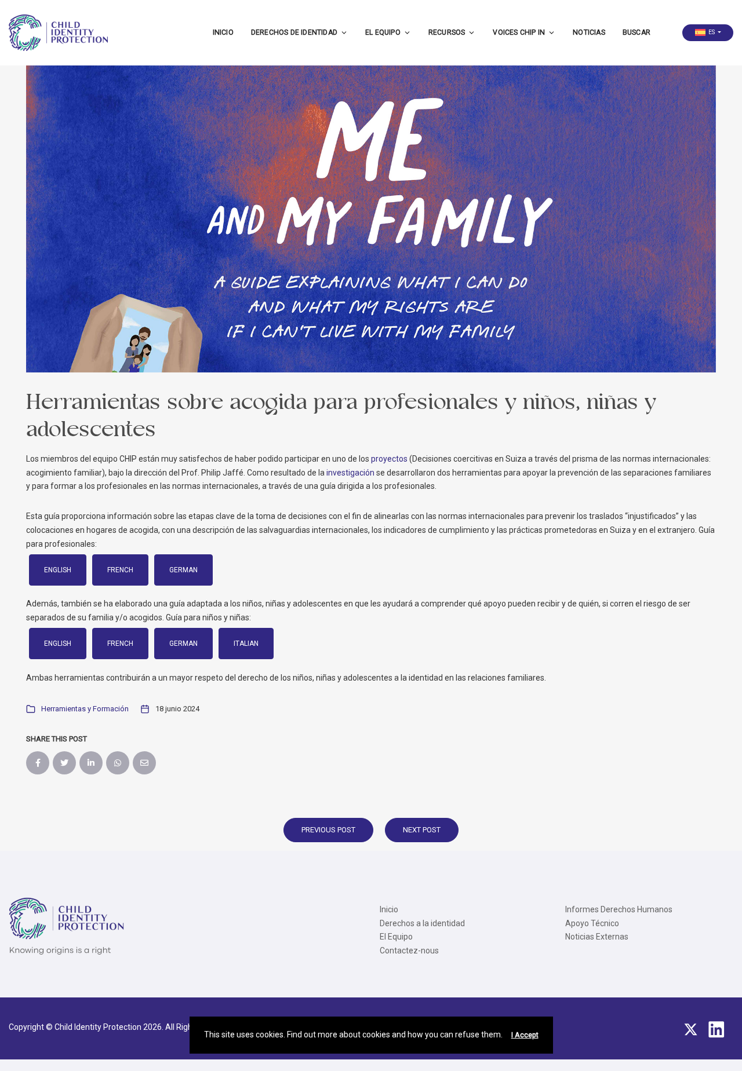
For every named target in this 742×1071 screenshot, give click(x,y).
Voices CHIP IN (519, 32)
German (183, 570)
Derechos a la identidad (422, 923)
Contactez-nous (409, 950)
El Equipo (383, 32)
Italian (246, 643)
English (57, 570)
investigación (350, 472)
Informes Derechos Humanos (618, 909)
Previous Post (328, 829)
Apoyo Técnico (592, 923)
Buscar (636, 32)
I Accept (525, 1035)
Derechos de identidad (294, 32)
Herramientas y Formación (85, 708)
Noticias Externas (596, 936)
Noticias (589, 32)
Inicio (223, 32)
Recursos (446, 32)
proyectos (389, 458)
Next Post (422, 829)
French (120, 570)
